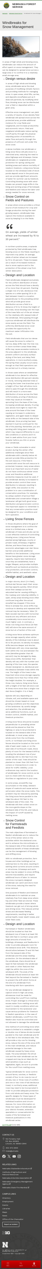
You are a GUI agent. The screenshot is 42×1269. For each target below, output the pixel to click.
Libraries (6, 1209)
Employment (7, 1201)
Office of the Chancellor (12, 1219)
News (4, 1216)
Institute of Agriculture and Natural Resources (14, 1173)
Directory (6, 1198)
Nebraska (5, 13)
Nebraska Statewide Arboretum (16, 1168)
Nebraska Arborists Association (16, 1178)
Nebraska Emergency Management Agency (17, 1183)
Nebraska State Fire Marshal (14, 1187)
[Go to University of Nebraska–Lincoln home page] (5, 1245)
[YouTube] (14, 1156)
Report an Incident (11, 1224)
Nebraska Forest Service (24, 5)
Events (5, 1205)
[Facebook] (3, 1156)
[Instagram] (19, 1156)
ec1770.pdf (6, 1125)
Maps (4, 1212)
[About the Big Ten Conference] (6, 1232)
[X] (9, 1156)
